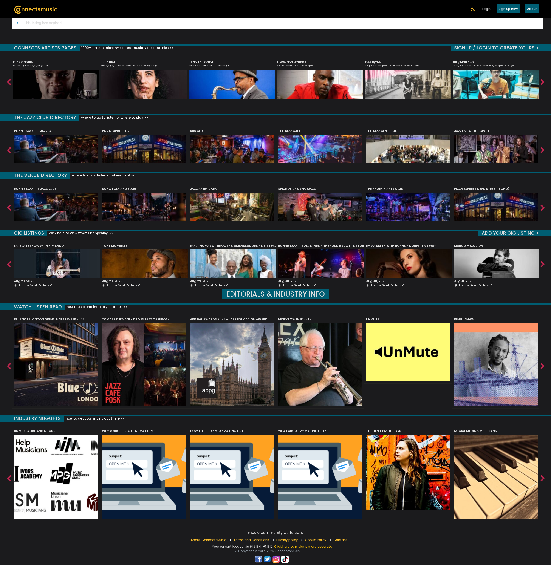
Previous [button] (8, 81)
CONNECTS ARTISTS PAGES (45, 47)
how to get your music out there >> (94, 418)
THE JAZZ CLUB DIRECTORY (45, 117)
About (532, 8)
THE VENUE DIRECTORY (40, 175)
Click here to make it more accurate (303, 546)
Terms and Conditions (251, 539)
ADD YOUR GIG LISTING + (510, 233)
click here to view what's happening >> (80, 233)
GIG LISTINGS (29, 233)
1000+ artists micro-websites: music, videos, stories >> (126, 48)
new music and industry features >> (96, 307)
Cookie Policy (315, 539)
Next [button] (542, 81)
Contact (340, 539)
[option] (56, 78)
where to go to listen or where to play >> (114, 117)
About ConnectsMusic (208, 539)
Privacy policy (287, 539)
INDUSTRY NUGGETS (37, 418)
